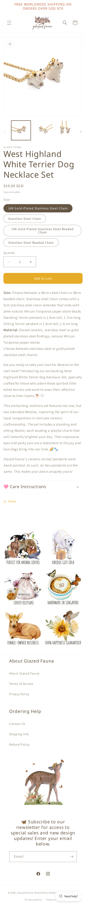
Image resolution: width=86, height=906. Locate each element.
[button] (9, 23)
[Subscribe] (72, 856)
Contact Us (17, 724)
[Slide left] (5, 132)
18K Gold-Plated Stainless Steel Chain (38, 208)
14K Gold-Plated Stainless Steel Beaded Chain (42, 230)
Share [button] (12, 501)
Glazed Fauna (25, 892)
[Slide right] (81, 132)
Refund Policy (19, 744)
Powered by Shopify (46, 892)
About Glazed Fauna (24, 673)
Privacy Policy (19, 694)
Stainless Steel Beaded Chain (31, 242)
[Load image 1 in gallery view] (21, 130)
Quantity (9, 253)
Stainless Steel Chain (24, 219)
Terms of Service (21, 684)
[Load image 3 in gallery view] (65, 130)
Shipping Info (19, 734)
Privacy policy (33, 899)
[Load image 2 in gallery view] (43, 130)
